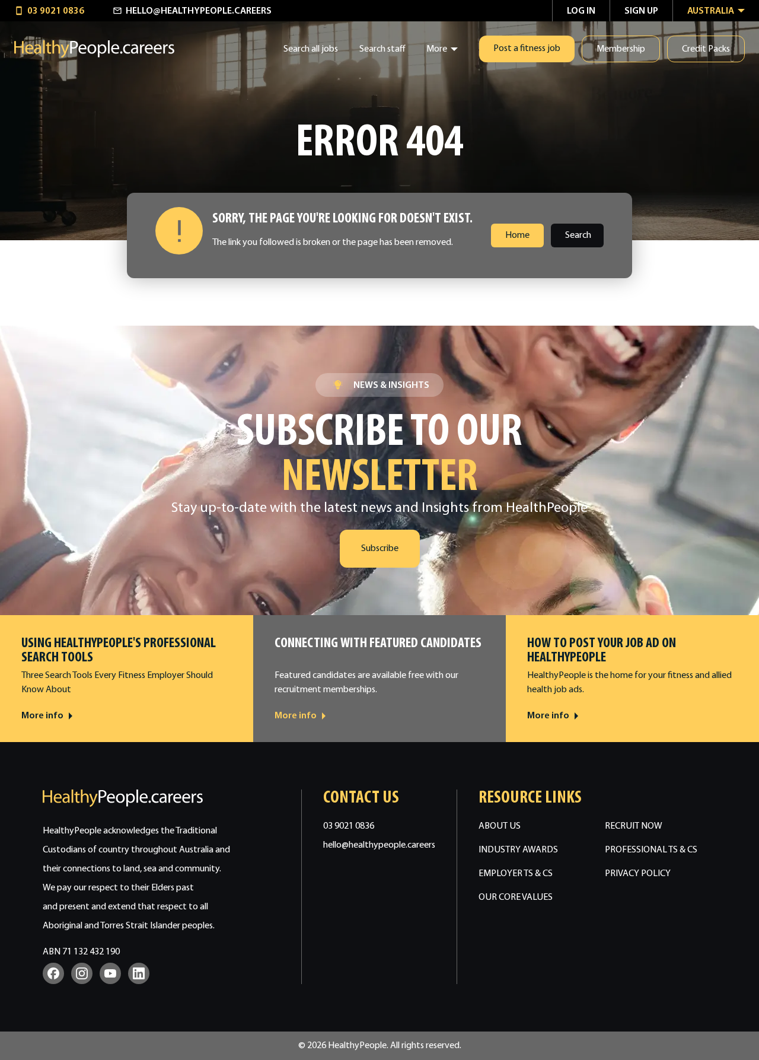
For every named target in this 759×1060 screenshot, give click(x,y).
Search (578, 235)
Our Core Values (516, 897)
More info (42, 716)
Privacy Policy (638, 873)
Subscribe (379, 548)
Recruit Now (633, 826)
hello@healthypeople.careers (379, 845)
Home (517, 235)
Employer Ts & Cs (516, 873)
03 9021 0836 (348, 826)
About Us (500, 826)
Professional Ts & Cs (651, 850)
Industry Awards (518, 850)
